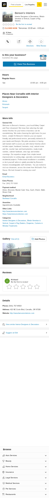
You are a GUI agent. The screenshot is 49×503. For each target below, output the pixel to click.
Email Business (8, 177)
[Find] (39, 4)
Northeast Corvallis (10, 198)
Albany (4, 101)
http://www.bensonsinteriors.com (15, 211)
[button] (45, 4)
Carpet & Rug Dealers (17, 223)
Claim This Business (26, 64)
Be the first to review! (24, 24)
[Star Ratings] (9, 24)
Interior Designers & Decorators (26, 16)
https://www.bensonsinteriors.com (15, 214)
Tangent (5, 107)
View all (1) (15, 239)
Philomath (5, 104)
